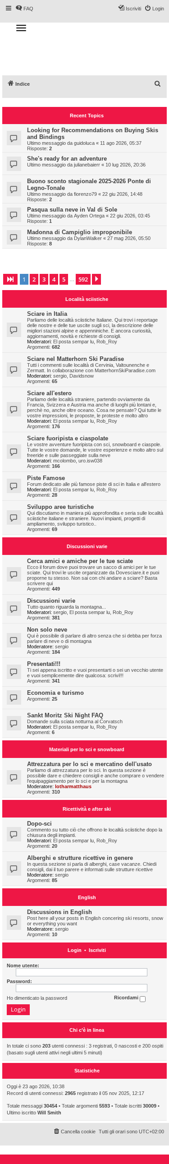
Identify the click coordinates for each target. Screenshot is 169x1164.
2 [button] (34, 279)
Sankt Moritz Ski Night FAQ (65, 715)
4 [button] (53, 279)
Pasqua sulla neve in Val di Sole (72, 209)
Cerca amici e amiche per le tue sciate (80, 561)
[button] (10, 279)
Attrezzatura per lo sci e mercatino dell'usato (89, 764)
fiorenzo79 (85, 194)
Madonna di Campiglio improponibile (79, 232)
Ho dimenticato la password (37, 998)
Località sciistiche (86, 299)
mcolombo (64, 460)
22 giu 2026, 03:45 (130, 215)
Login (75, 950)
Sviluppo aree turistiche (60, 506)
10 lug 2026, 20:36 (125, 164)
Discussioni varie (87, 546)
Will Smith (49, 1112)
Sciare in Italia (47, 313)
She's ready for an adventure (67, 158)
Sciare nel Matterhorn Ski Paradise (75, 359)
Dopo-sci (39, 823)
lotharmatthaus (73, 786)
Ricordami (127, 998)
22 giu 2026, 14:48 (122, 194)
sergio (60, 376)
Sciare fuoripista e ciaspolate (67, 438)
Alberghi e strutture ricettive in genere (80, 858)
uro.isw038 (90, 460)
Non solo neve (47, 629)
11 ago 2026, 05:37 (121, 143)
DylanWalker (88, 238)
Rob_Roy (106, 341)
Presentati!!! (43, 664)
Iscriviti (97, 950)
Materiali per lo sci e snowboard (86, 749)
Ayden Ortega (89, 215)
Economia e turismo (55, 692)
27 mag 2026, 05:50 (129, 238)
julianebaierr (87, 164)
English (87, 897)
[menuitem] (158, 84)
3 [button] (44, 279)
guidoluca (84, 143)
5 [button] (63, 279)
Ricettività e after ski (87, 809)
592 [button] (83, 279)
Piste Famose (46, 478)
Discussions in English (59, 912)
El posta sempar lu (73, 341)
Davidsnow (81, 376)
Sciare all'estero (49, 393)
